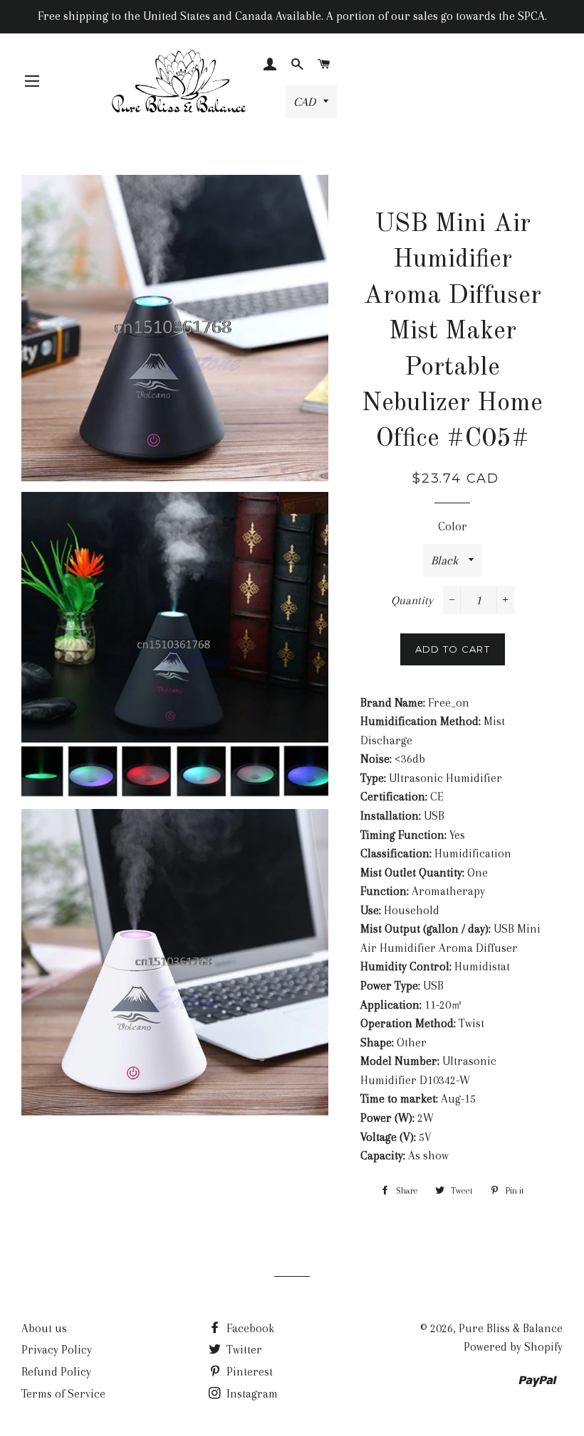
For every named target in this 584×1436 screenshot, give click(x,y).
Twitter (243, 1349)
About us (44, 1328)
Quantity (412, 600)
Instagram (251, 1393)
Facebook (249, 1328)
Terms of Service (63, 1393)
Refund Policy (56, 1371)
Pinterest (248, 1371)
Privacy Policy (56, 1349)
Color (452, 526)
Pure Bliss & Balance (511, 1328)
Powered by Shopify (513, 1347)
